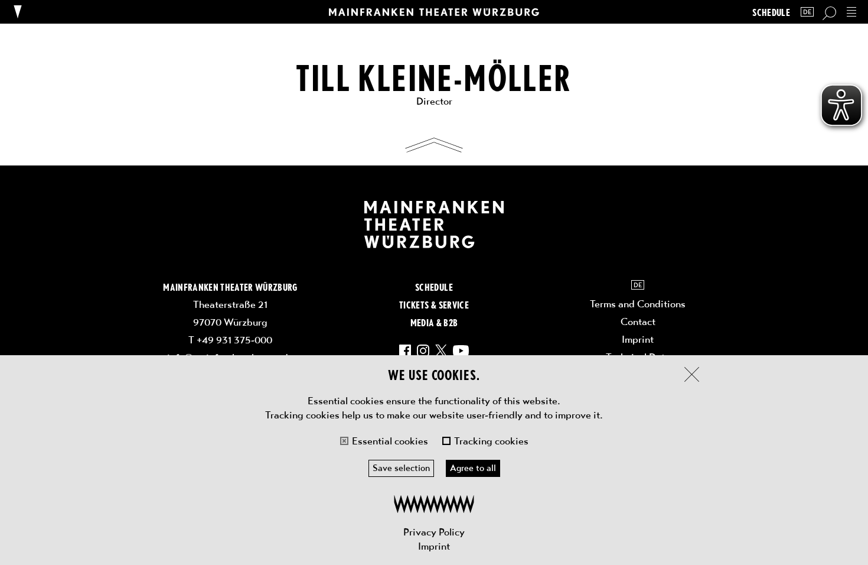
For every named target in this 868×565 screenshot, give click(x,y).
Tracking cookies (491, 440)
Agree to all (473, 468)
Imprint (434, 546)
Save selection (401, 468)
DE (807, 12)
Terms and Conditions (638, 303)
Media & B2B (434, 322)
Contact (638, 321)
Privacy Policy (434, 531)
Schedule (771, 12)
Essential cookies (390, 440)
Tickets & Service (434, 304)
